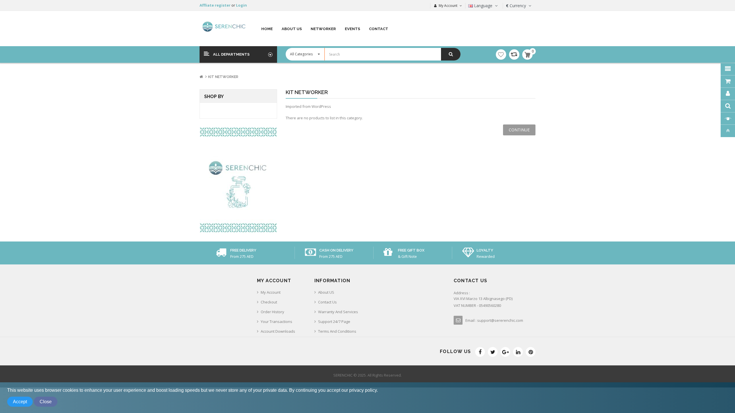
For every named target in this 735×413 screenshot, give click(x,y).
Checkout (269, 302)
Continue (519, 130)
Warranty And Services (338, 311)
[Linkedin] (518, 352)
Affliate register (215, 5)
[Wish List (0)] (501, 54)
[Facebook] (480, 352)
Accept (20, 401)
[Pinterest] (530, 352)
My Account (271, 292)
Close (46, 401)
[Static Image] (238, 180)
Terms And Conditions (337, 331)
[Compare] (514, 54)
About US (326, 292)
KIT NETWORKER (223, 77)
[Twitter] (493, 352)
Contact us (327, 302)
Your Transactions (276, 321)
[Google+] (505, 352)
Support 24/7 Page (334, 321)
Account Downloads (278, 331)
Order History (272, 311)
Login (241, 5)
